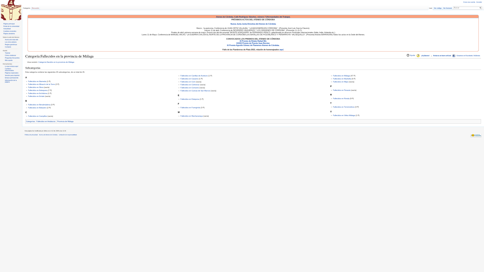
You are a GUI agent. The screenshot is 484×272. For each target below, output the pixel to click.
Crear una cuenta (469, 2)
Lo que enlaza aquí (11, 66)
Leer (430, 8)
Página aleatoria (9, 34)
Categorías (30, 121)
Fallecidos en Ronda (341, 98)
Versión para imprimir (12, 75)
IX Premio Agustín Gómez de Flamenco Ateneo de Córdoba (253, 45)
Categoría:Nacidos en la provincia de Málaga (56, 62)
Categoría (26, 8)
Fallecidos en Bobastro (37, 108)
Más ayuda (8, 60)
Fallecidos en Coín (187, 82)
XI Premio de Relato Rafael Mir (253, 41)
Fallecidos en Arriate (36, 96)
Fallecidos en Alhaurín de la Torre (41, 84)
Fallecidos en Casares (189, 79)
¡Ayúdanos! (425, 56)
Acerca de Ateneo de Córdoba (48, 134)
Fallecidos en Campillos (37, 116)
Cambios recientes (9, 31)
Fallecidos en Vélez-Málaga (344, 115)
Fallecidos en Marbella (342, 79)
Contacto (8, 47)
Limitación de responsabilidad (68, 134)
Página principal (9, 24)
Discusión (35, 8)
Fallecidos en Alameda (37, 81)
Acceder (479, 2)
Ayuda (412, 55)
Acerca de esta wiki (11, 40)
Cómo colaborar (10, 55)
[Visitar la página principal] (11, 10)
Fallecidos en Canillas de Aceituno (194, 76)
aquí (281, 49)
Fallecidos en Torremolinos (343, 107)
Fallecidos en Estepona (189, 99)
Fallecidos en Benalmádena (39, 105)
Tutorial (7, 53)
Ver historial (447, 8)
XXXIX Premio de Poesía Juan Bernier (252, 43)
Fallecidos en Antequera (37, 90)
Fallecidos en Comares (189, 88)
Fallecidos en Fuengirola (190, 108)
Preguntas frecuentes (12, 58)
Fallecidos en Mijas (340, 82)
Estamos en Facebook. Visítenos (468, 56)
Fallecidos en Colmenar (189, 85)
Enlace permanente (11, 78)
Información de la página (11, 81)
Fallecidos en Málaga (341, 76)
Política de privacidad (31, 134)
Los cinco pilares (11, 42)
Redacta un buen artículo (442, 56)
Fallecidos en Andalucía (45, 121)
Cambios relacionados (9, 69)
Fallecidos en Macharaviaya (191, 116)
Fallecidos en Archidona (37, 93)
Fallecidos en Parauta (341, 90)
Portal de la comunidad (11, 26)
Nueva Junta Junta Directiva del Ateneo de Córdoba (253, 24)
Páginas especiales (11, 73)
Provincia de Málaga (65, 121)
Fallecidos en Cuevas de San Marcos (195, 91)
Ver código (438, 8)
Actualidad (7, 29)
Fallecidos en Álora (35, 87)
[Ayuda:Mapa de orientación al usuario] (418, 56)
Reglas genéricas (11, 44)
